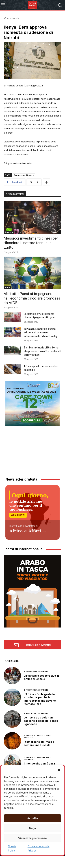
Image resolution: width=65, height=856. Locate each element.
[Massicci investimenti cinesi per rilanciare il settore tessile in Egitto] (32, 217)
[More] (46, 182)
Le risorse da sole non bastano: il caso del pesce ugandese (41, 721)
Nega (32, 828)
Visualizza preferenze (32, 838)
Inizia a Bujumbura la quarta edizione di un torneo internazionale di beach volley (40, 332)
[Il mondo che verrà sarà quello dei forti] (12, 762)
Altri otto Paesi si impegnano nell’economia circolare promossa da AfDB (32, 298)
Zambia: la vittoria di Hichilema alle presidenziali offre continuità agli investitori (42, 351)
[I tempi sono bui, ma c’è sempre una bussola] (12, 740)
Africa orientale (11, 18)
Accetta (32, 818)
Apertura (9, 232)
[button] (59, 770)
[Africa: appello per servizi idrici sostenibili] (12, 369)
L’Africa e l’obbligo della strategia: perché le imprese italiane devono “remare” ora (40, 699)
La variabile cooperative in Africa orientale (41, 677)
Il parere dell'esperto (36, 672)
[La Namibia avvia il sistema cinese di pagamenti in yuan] (12, 317)
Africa (7, 287)
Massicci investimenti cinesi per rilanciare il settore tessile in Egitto (31, 243)
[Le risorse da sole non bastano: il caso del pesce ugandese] (12, 719)
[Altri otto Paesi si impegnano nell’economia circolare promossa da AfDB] (32, 273)
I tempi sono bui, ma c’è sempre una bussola (39, 743)
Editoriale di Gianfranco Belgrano (37, 737)
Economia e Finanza (24, 175)
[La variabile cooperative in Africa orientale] (12, 675)
